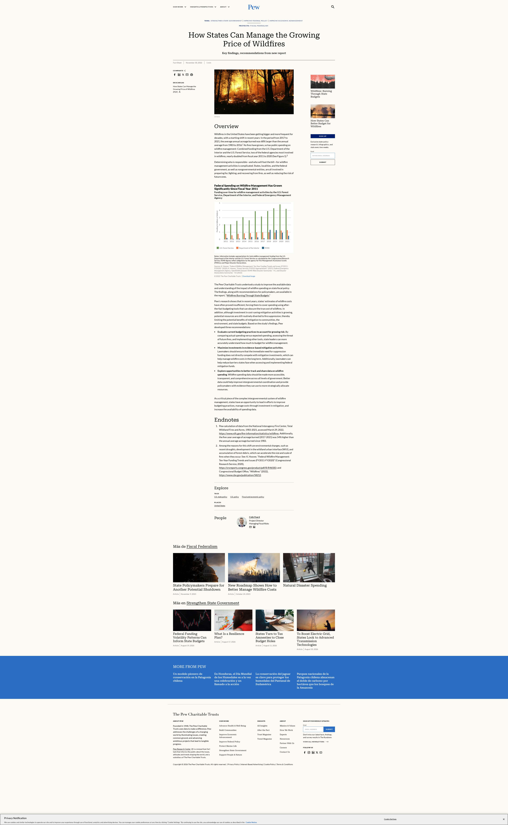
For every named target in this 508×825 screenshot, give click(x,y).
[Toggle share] (326, 67)
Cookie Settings (390, 819)
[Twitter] (317, 752)
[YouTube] (320, 752)
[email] (187, 74)
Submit (322, 162)
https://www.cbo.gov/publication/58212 (240, 475)
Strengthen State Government (213, 603)
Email (312, 151)
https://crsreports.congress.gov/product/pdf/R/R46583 (247, 467)
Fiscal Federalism (202, 546)
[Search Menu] (333, 7)
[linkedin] (179, 74)
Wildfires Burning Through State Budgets (248, 295)
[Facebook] (304, 752)
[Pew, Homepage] (254, 7)
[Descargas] (333, 67)
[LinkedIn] (313, 752)
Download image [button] (248, 276)
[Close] (504, 819)
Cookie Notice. (251, 822)
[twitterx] (183, 74)
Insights (261, 721)
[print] (191, 74)
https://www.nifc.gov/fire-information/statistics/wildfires (249, 433)
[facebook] (174, 74)
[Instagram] (308, 752)
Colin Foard (254, 517)
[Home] (196, 714)
